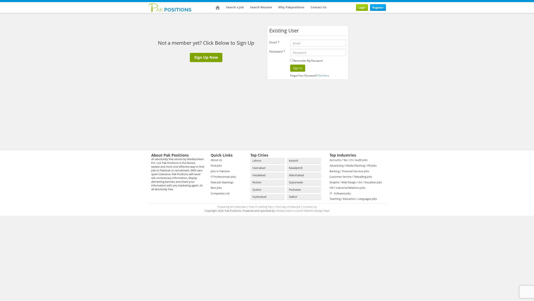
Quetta (256, 189)
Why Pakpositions (291, 7)
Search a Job (235, 7)
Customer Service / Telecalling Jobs (351, 177)
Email (274, 42)
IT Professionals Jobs (223, 177)
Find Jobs (216, 165)
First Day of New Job (288, 207)
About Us (216, 160)
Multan (256, 182)
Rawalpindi (295, 168)
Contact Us (318, 7)
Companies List (220, 193)
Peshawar (295, 189)
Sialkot (293, 197)
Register (378, 7)
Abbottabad (296, 175)
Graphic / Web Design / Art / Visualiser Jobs (356, 182)
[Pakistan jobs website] (170, 7)
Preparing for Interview (231, 207)
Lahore (256, 160)
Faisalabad (259, 175)
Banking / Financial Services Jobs (349, 171)
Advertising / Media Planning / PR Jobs (353, 165)
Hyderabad (259, 197)
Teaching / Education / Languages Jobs (353, 199)
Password (277, 52)
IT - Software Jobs (340, 193)
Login (362, 7)
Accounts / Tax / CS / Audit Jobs (349, 160)
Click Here (323, 75)
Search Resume (261, 7)
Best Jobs (216, 188)
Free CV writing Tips (261, 207)
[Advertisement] (377, 41)
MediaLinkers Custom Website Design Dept (303, 211)
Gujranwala (296, 182)
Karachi (293, 160)
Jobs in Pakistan (220, 171)
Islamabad (258, 168)
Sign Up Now (206, 57)
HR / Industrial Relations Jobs (347, 188)
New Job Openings (222, 182)
